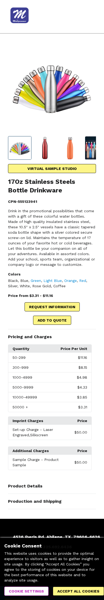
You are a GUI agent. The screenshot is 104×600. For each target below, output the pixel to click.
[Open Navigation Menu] (89, 16)
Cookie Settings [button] (26, 591)
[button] (52, 336)
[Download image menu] (89, 50)
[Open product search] (79, 16)
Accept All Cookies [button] (78, 591)
